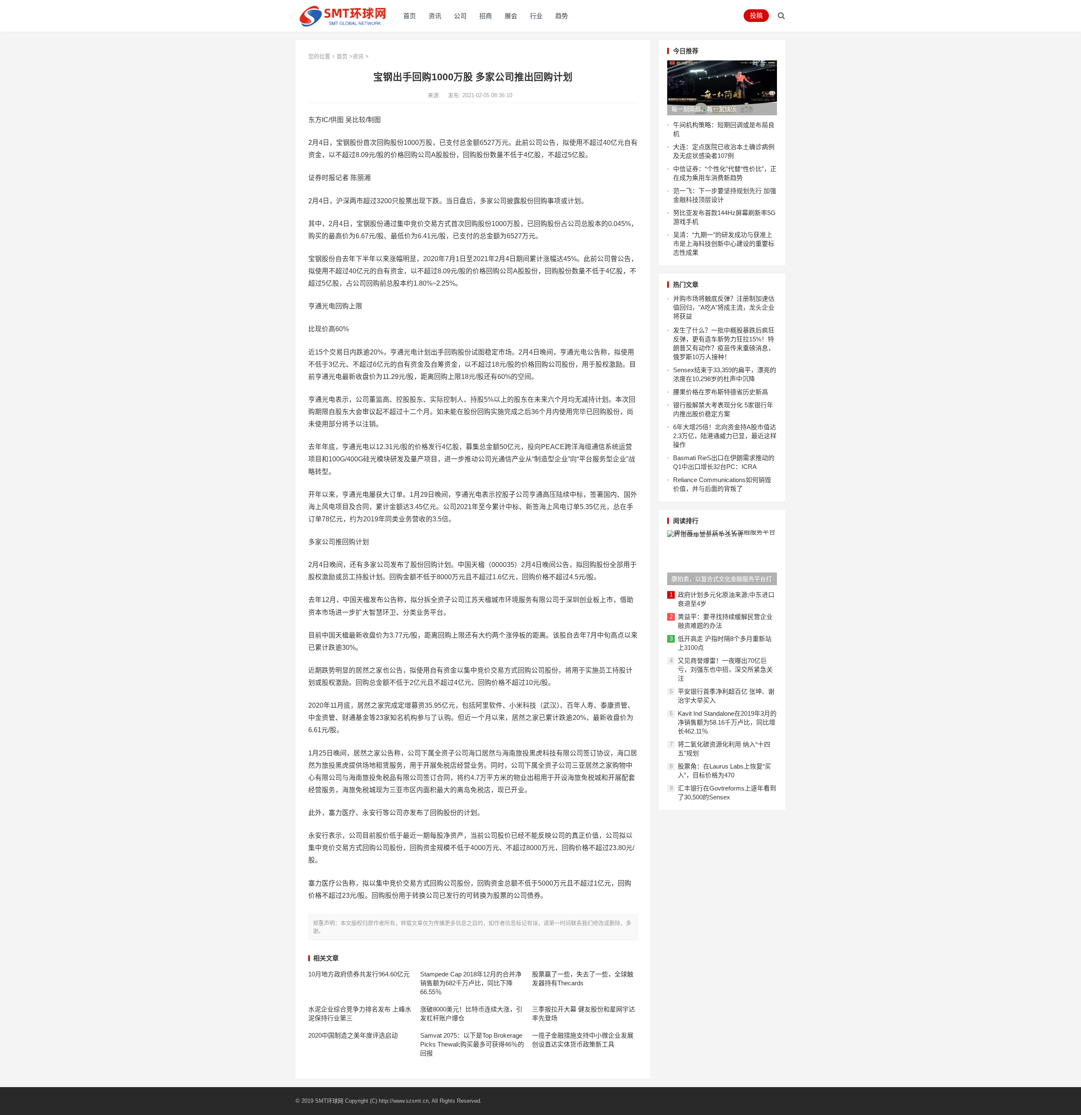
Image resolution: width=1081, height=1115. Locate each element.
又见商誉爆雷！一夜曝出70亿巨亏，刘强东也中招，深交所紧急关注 (725, 669)
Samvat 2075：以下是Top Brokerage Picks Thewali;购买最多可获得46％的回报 (472, 1044)
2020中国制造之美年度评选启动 (353, 1035)
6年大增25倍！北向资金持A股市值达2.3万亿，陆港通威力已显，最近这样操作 (725, 435)
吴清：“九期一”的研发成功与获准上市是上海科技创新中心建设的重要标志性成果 (723, 243)
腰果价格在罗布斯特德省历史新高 (720, 391)
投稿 (756, 15)
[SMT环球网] (342, 15)
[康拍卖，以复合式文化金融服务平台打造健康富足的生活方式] (722, 557)
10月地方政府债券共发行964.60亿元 (359, 974)
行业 (536, 15)
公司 (460, 15)
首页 (409, 15)
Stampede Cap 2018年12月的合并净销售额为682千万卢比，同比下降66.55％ (470, 983)
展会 (511, 15)
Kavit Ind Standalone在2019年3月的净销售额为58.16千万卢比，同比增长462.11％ (727, 722)
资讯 (435, 15)
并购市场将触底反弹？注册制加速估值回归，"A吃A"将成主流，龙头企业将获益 (723, 307)
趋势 (561, 15)
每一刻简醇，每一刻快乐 (703, 109)
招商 (485, 15)
